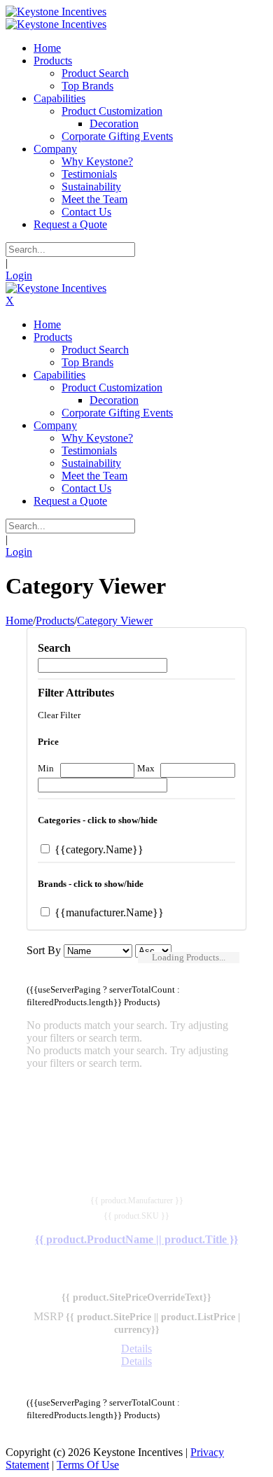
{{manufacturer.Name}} (108, 912)
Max (146, 768)
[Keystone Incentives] (56, 12)
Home (19, 620)
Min (46, 768)
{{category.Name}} (98, 849)
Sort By (44, 950)
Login (19, 275)
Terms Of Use (88, 1465)
